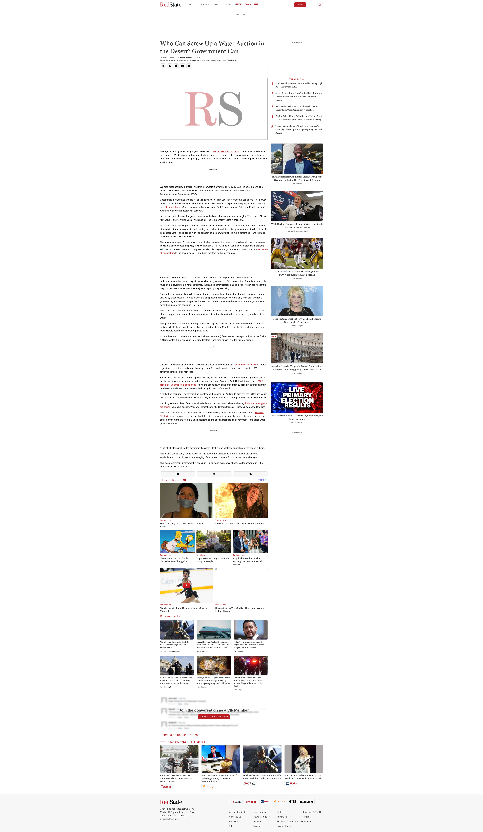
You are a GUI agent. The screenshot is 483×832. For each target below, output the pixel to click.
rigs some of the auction (246, 364)
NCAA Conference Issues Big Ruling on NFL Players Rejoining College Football (297, 273)
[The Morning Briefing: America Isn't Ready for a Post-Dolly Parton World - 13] (304, 759)
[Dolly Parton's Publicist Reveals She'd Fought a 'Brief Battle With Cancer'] (297, 300)
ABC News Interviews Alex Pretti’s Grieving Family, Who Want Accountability (220, 778)
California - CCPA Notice (311, 811)
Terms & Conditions (287, 821)
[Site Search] (320, 4)
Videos (217, 4)
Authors (190, 4)
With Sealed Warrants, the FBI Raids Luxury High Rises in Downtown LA (174, 644)
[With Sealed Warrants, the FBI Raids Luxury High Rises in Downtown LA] (177, 629)
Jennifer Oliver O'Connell (170, 651)
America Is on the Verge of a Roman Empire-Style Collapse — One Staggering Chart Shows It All (297, 367)
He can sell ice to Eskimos (226, 151)
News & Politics (261, 816)
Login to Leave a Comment (214, 717)
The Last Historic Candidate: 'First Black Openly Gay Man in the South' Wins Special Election (297, 178)
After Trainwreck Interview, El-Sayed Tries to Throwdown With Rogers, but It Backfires (249, 644)
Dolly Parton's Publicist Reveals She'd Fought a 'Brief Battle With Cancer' (297, 320)
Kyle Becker (201, 687)
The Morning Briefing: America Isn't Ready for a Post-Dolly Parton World (303, 777)
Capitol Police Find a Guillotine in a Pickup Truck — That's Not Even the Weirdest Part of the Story (177, 680)
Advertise (282, 816)
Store (228, 4)
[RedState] (170, 4)
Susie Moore (296, 422)
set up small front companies (181, 385)
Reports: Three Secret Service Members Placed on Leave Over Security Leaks (176, 778)
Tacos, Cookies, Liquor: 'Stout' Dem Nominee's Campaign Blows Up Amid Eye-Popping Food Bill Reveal (214, 680)
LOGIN (311, 4)
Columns (257, 825)
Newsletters (307, 821)
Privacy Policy (284, 825)
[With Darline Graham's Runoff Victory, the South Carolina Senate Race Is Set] (297, 205)
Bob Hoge (238, 690)
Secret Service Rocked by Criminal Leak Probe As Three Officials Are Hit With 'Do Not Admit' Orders (213, 644)
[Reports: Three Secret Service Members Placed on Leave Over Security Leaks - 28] (179, 759)
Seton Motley (168, 57)
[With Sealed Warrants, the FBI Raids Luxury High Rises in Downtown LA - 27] (262, 759)
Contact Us (235, 816)
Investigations (260, 811)
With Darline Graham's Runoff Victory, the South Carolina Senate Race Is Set (297, 225)
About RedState (237, 811)
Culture (257, 821)
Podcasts (204, 4)
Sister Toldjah (297, 326)
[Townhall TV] (251, 4)
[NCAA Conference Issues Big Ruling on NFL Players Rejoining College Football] (297, 253)
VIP (231, 825)
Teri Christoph (202, 651)
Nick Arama (238, 651)
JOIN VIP (300, 4)
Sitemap (305, 816)
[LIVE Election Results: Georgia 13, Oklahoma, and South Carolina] (297, 397)
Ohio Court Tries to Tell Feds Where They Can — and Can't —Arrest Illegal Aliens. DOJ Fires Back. (249, 682)
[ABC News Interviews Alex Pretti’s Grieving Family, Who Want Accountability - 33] (221, 759)
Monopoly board (173, 207)
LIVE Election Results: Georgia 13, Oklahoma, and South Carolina (297, 417)
